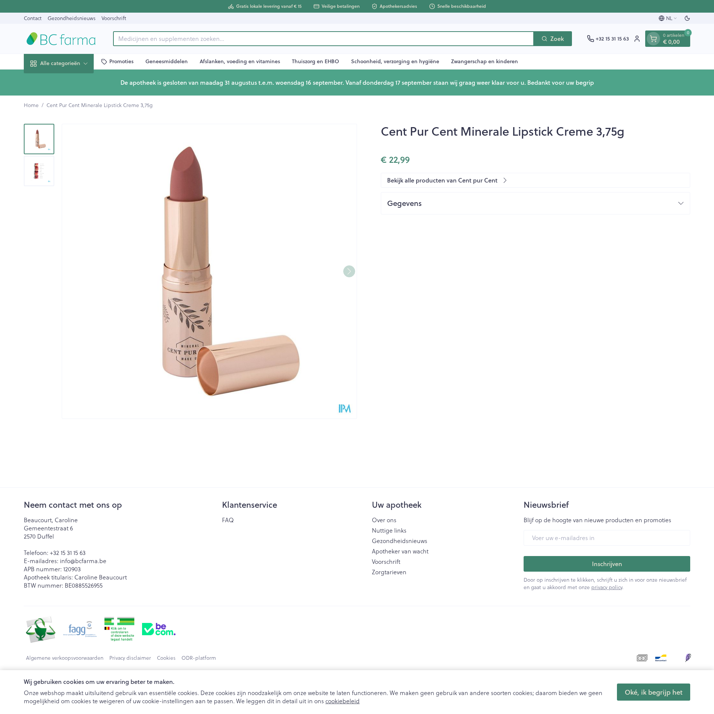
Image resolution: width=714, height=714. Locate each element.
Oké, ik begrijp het (653, 692)
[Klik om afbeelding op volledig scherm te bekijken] (209, 271)
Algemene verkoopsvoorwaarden (64, 658)
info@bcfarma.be (83, 560)
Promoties (121, 61)
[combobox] (323, 38)
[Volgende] (349, 271)
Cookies (166, 658)
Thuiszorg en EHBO (315, 61)
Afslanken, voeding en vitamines (240, 61)
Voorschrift (114, 18)
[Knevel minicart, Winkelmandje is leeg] (653, 38)
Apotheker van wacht (400, 551)
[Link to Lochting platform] (688, 657)
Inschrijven (607, 563)
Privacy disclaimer (130, 658)
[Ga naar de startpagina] (61, 39)
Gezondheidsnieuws (72, 18)
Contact (33, 18)
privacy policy (606, 587)
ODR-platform (198, 658)
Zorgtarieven (389, 572)
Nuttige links (389, 530)
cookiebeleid (342, 701)
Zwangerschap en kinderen (484, 61)
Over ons (384, 520)
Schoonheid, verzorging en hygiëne (395, 61)
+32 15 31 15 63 (68, 552)
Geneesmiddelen (166, 61)
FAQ (228, 520)
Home (31, 105)
